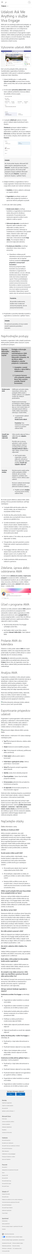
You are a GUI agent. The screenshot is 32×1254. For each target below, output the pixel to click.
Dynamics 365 (5, 1175)
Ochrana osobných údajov (17, 1243)
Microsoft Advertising (6, 1180)
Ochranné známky (16, 1245)
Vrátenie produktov (6, 1124)
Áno (11, 1094)
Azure (3, 1172)
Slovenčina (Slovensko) (9, 1234)
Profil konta (4, 1118)
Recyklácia (4, 1129)
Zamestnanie (4, 1221)
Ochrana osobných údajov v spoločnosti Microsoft (12, 1226)
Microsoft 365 (5, 1108)
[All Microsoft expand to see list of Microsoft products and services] (2, 2)
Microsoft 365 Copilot (6, 1183)
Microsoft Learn (5, 1196)
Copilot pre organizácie (7, 1102)
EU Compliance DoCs (17, 1248)
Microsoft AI (4, 1167)
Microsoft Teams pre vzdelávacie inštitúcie (11, 1145)
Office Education (5, 1151)
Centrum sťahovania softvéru (8, 1121)
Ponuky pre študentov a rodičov (8, 1156)
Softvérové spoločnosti (6, 1210)
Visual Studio (5, 1213)
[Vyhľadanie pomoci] (6, 2)
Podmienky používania (6, 1245)
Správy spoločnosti (6, 1223)
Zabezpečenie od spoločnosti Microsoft (10, 1170)
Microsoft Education (6, 1140)
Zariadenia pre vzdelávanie (7, 1143)
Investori (4, 1229)
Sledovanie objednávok (7, 1127)
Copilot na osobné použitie (7, 1105)
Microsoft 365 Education (7, 1148)
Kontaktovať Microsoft (6, 1243)
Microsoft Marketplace (6, 1205)
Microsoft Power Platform (7, 1207)
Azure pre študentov (6, 1159)
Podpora (4, 6)
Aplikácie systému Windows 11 (8, 1111)
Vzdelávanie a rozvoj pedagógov (8, 1154)
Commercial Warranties (7, 1132)
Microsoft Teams (5, 1186)
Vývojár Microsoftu (6, 1194)
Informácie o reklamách (7, 1248)
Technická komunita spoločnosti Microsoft (10, 1202)
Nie (21, 1094)
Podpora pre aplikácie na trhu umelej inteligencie (12, 1199)
